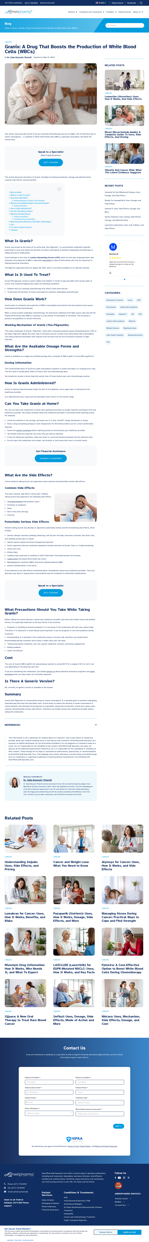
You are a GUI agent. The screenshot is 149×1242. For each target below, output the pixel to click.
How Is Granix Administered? (21, 208)
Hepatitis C (123, 314)
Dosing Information (20, 205)
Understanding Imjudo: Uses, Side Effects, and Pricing (22, 865)
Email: (18, 1192)
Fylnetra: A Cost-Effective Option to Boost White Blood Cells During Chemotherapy (122, 968)
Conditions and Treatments (90, 12)
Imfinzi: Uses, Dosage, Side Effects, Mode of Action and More (73, 1020)
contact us (50, 671)
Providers (110, 12)
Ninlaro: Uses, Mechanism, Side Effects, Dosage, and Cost (121, 1020)
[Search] (141, 3)
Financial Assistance (50, 1210)
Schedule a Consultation (51, 458)
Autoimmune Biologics (73, 1204)
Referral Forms (125, 12)
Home (7, 28)
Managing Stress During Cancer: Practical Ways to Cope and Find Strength (120, 917)
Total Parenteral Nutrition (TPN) (77, 1201)
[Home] (18, 12)
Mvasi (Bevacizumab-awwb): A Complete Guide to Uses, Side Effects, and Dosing (123, 134)
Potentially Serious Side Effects (24, 219)
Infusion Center (121, 1198)
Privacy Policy (18, 1240)
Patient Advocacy (49, 1206)
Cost (12, 224)
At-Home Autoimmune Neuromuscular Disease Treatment (83, 1209)
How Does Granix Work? (19, 198)
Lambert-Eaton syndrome (115, 321)
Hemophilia (110, 314)
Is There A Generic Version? (21, 227)
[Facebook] (116, 1178)
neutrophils (47, 260)
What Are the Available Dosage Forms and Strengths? (30, 203)
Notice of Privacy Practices (106, 1146)
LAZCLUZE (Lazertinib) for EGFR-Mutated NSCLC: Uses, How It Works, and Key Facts (74, 968)
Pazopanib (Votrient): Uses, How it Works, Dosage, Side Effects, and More (73, 917)
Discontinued (111, 307)
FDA (10, 268)
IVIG (140, 314)
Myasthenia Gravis (130, 328)
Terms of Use (73, 1146)
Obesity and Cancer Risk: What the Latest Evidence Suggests (123, 171)
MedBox (118, 1202)
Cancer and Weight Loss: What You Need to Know (71, 864)
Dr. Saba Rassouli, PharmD (19, 57)
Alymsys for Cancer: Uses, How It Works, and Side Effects (121, 865)
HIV (132, 314)
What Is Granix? (16, 192)
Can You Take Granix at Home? (22, 211)
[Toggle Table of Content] (58, 189)
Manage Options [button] (105, 1232)
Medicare (132, 321)
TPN (108, 342)
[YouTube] (120, 1178)
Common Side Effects (21, 216)
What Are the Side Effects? (21, 214)
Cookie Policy (10, 1240)
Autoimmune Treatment (114, 300)
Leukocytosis (12, 559)
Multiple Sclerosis (112, 328)
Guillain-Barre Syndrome (128, 307)
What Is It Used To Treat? (20, 195)
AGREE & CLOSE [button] (129, 1232)
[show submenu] (103, 12)
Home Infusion (48, 1200)
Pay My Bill (131, 3)
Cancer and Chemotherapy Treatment (79, 1217)
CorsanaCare (120, 1205)
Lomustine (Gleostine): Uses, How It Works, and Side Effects (123, 97)
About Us (137, 12)
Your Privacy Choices (28, 1240)
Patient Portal (117, 3)
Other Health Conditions (114, 335)
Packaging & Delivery (50, 1203)
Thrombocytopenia (15, 501)
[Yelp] (129, 1185)
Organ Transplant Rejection (75, 1220)
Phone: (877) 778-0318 (17, 1184)
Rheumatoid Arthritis (135, 335)
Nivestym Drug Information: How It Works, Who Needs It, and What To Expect (25, 968)
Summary (14, 230)
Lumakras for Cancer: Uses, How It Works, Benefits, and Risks (25, 917)
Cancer (14, 28)
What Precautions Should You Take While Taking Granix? (31, 222)
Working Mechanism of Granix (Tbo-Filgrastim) (29, 200)
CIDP (139, 300)
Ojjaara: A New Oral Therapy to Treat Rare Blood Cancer (25, 1020)
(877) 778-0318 (31, 3)
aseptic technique (23, 430)
